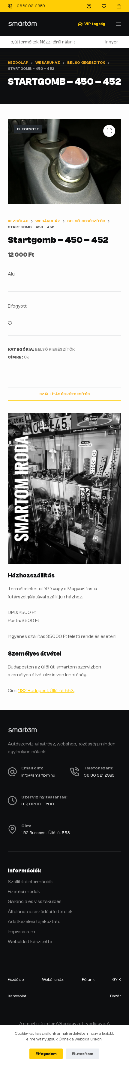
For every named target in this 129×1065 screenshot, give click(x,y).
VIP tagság (94, 24)
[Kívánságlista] (104, 6)
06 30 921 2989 (31, 6)
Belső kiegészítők (55, 349)
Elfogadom (46, 1054)
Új (26, 357)
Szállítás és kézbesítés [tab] (64, 394)
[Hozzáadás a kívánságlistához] (10, 323)
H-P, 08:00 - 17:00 (37, 804)
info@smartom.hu (38, 775)
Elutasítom (82, 1054)
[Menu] (118, 24)
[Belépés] (89, 6)
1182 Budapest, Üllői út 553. (46, 690)
